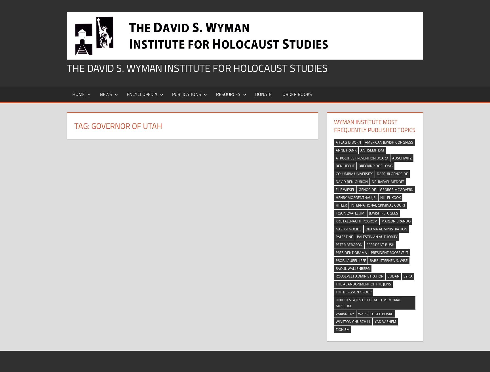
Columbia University (354, 173)
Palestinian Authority (377, 236)
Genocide (367, 189)
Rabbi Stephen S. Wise (389, 260)
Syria (408, 276)
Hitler (341, 205)
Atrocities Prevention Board (362, 158)
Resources (228, 94)
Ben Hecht (345, 165)
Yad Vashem (385, 321)
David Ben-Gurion (352, 181)
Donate (263, 94)
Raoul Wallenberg (353, 268)
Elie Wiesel (345, 189)
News (106, 94)
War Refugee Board (376, 314)
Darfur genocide (392, 173)
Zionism (343, 329)
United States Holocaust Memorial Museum (368, 303)
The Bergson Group (353, 292)
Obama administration (386, 229)
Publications (186, 94)
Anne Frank (346, 150)
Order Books (297, 94)
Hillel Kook (390, 197)
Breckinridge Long (376, 165)
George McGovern (396, 189)
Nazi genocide (349, 229)
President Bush (380, 244)
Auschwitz (402, 158)
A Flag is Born (348, 142)
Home (78, 94)
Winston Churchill (353, 321)
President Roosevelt (389, 252)
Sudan (394, 276)
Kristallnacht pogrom (356, 221)
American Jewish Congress (389, 142)
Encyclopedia (142, 94)
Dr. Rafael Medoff (388, 181)
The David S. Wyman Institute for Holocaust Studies (197, 68)
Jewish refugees (383, 213)
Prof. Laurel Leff (351, 260)
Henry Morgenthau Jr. (356, 197)
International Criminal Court (378, 205)
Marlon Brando (396, 221)
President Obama (351, 252)
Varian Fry (345, 314)
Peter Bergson (349, 244)
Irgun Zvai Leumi (350, 213)
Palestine (344, 236)
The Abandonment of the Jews (363, 284)
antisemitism (372, 150)
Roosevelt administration (360, 276)
